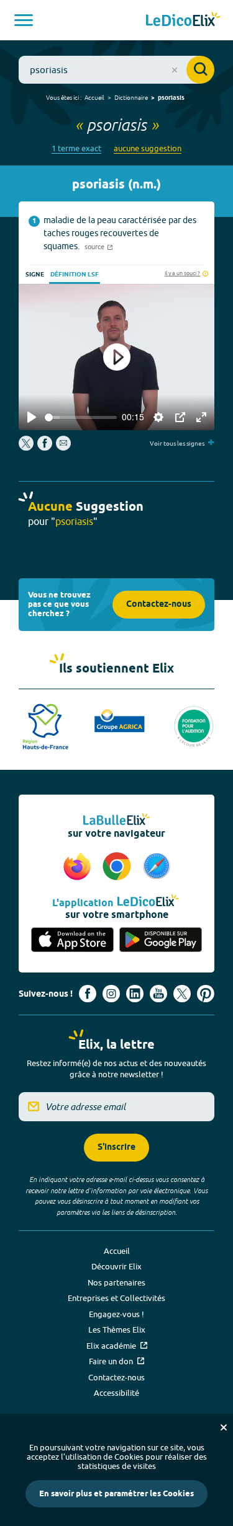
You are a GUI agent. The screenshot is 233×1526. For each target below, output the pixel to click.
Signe (34, 274)
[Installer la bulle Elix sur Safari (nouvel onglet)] (156, 867)
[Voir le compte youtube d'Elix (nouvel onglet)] (158, 993)
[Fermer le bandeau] (223, 1427)
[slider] (81, 417)
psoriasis (171, 98)
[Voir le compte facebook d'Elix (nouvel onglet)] (87, 993)
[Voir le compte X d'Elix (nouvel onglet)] (182, 993)
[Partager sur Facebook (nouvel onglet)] (44, 447)
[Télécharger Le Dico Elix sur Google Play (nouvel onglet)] (161, 940)
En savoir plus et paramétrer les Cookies (116, 1493)
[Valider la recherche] (200, 70)
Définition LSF (74, 274)
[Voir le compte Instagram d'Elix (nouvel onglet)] (111, 993)
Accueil (94, 97)
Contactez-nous (158, 605)
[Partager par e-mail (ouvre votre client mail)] (63, 447)
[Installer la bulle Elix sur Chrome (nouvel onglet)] (118, 867)
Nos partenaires (116, 1282)
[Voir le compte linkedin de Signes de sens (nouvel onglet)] (135, 993)
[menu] (23, 20)
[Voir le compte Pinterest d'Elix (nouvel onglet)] (205, 993)
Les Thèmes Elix (116, 1329)
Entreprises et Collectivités (116, 1298)
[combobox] (116, 70)
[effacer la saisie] (174, 70)
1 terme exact (76, 148)
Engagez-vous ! (116, 1314)
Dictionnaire (131, 97)
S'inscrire (116, 1147)
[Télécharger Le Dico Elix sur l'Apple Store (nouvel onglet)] (72, 940)
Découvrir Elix (116, 1266)
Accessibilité (116, 1393)
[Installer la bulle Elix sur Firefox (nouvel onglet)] (79, 867)
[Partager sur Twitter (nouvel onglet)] (27, 447)
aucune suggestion (147, 148)
